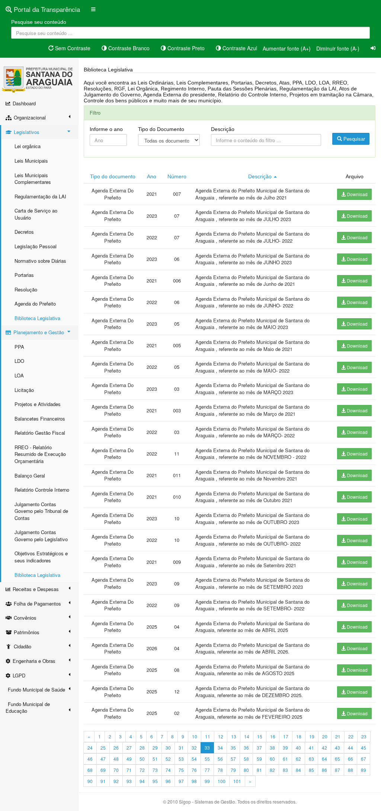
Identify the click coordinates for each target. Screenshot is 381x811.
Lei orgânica (28, 146)
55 (207, 759)
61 (285, 759)
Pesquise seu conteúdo (38, 22)
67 (363, 759)
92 (116, 781)
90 (90, 781)
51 (155, 759)
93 (129, 781)
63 (311, 759)
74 (168, 770)
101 (237, 781)
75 (181, 770)
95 (155, 781)
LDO (19, 360)
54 (194, 759)
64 (324, 759)
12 (220, 736)
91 (103, 781)
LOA (19, 375)
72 (142, 770)
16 (272, 736)
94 (142, 781)
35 (233, 747)
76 (194, 770)
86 (324, 770)
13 (233, 736)
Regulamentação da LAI (40, 196)
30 (168, 747)
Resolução (26, 289)
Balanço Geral (30, 475)
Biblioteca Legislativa (37, 318)
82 (272, 770)
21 (337, 736)
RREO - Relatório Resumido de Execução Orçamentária (40, 454)
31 (181, 747)
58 (246, 759)
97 (181, 781)
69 (103, 770)
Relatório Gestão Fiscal (40, 432)
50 (142, 759)
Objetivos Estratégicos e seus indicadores (41, 557)
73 (155, 770)
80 (246, 770)
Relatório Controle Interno (42, 489)
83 (285, 770)
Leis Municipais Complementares (33, 179)
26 (116, 747)
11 (207, 736)
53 (181, 759)
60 (272, 759)
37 (259, 747)
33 (207, 747)
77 (207, 770)
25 (103, 747)
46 (90, 759)
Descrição (222, 129)
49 (129, 759)
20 (324, 736)
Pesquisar (353, 138)
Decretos (24, 231)
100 (221, 781)
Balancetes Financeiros (40, 418)
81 (259, 770)
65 (337, 759)
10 (194, 736)
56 (220, 759)
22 (350, 736)
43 (337, 747)
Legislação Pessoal (36, 246)
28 (142, 747)
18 (298, 736)
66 (350, 759)
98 (194, 781)
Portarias (24, 274)
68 (90, 770)
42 (324, 747)
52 (168, 759)
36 (246, 747)
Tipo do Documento (161, 129)
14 (246, 736)
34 (220, 747)
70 (116, 770)
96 (168, 781)
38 (272, 747)
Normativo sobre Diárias (40, 260)
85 (311, 770)
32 (194, 747)
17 (285, 736)
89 (363, 770)
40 (298, 747)
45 (363, 747)
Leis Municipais (31, 160)
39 (285, 747)
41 (311, 747)
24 (90, 747)
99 (207, 781)
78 (220, 770)
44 (350, 747)
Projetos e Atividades (38, 404)
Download (357, 194)
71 (129, 770)
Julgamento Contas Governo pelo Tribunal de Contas (41, 511)
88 (350, 770)
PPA (19, 346)
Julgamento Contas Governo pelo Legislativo (41, 536)
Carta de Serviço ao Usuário (36, 214)
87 (337, 770)
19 (311, 736)
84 (298, 770)
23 (363, 736)
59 (259, 759)
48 (116, 759)
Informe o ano (106, 129)
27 (129, 747)
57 (233, 759)
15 (259, 736)
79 (233, 770)
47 (103, 759)
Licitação (24, 389)
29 (155, 747)
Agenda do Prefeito (35, 303)
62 (298, 759)
